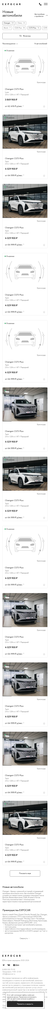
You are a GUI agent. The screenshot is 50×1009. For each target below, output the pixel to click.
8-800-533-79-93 (8, 969)
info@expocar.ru (8, 974)
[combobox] (12, 43)
